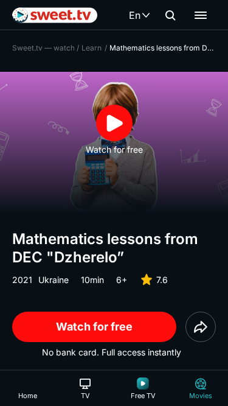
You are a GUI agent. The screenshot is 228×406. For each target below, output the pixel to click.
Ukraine (53, 280)
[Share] (200, 327)
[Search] (170, 15)
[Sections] (200, 15)
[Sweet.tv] (54, 15)
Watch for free (94, 326)
